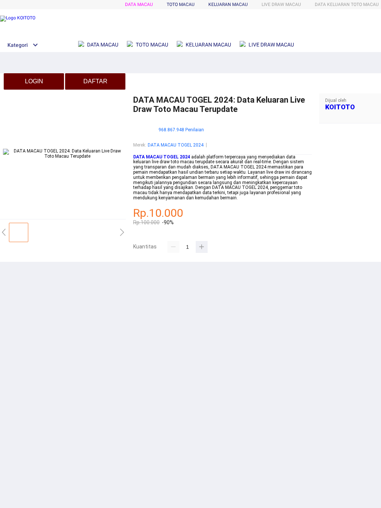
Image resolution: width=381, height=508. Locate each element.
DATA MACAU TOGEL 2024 (176, 145)
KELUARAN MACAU (228, 4)
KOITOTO (340, 107)
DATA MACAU (139, 4)
